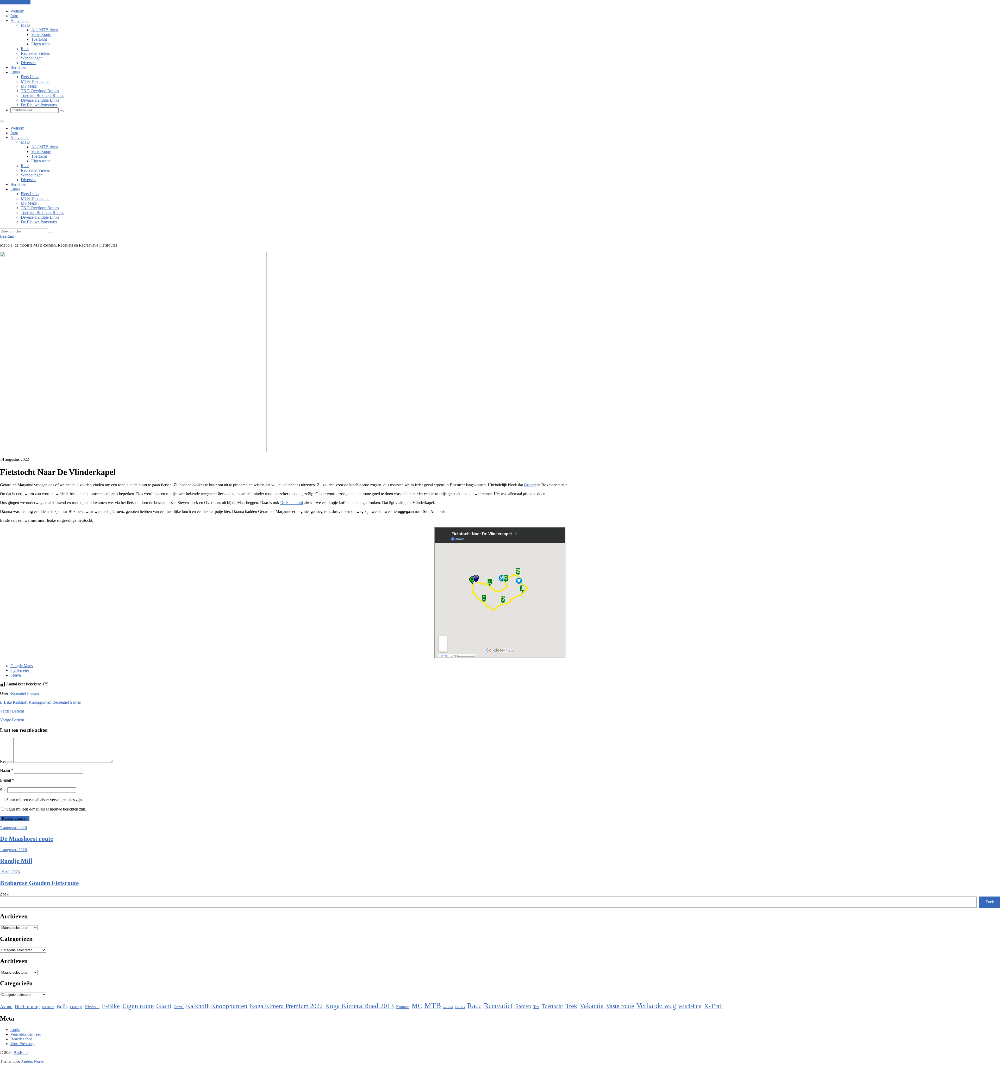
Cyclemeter (19, 670)
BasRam (7, 236)
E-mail (7, 780)
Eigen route (40, 44)
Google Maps (21, 666)
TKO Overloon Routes (40, 91)
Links (15, 72)
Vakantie (592, 1006)
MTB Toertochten (36, 81)
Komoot (402, 1007)
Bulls (62, 1006)
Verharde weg (656, 1006)
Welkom (17, 11)
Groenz (530, 485)
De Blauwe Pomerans (39, 105)
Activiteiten (19, 20)
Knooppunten (40, 702)
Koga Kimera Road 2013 (359, 1006)
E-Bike (6, 702)
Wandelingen (31, 58)
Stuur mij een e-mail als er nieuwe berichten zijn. (46, 809)
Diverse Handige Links (40, 100)
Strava (15, 675)
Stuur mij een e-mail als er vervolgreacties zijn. (44, 799)
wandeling (690, 1006)
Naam (6, 770)
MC (417, 1006)
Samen (75, 702)
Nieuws (460, 1007)
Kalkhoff (20, 702)
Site (3, 790)
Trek (571, 1005)
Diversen (28, 62)
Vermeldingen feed (25, 1034)
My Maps (29, 86)
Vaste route (620, 1006)
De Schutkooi (291, 502)
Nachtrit (448, 1007)
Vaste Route (41, 34)
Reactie (6, 761)
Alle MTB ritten (44, 30)
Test (536, 1007)
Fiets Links (30, 77)
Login (15, 1029)
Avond (6, 1006)
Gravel (179, 1007)
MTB (25, 25)
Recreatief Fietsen (35, 53)
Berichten (18, 67)
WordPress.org (22, 1043)
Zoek (4, 894)
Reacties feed (21, 1039)
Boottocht (48, 1007)
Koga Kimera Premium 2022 (286, 1005)
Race (25, 48)
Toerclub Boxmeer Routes (42, 95)
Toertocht (39, 39)
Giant (163, 1006)
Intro (14, 16)
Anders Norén (32, 1061)
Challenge (76, 1007)
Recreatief (60, 702)
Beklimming (27, 1006)
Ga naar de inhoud (15, 2)
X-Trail (713, 1005)
